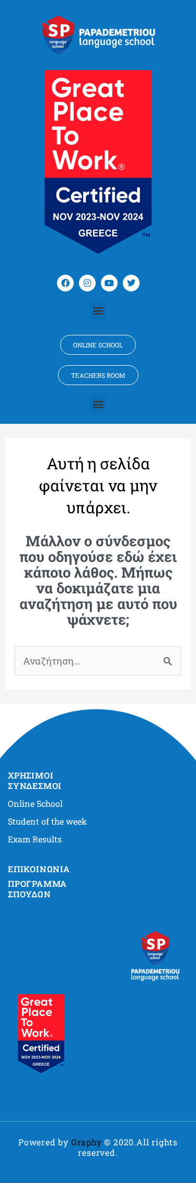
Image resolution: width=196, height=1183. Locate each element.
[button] (98, 310)
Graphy (86, 1141)
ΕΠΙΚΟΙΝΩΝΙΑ (39, 868)
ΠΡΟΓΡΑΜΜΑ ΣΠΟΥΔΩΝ (37, 888)
